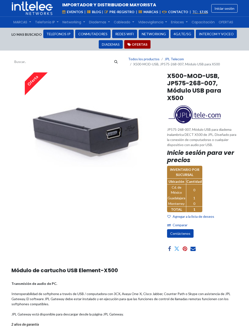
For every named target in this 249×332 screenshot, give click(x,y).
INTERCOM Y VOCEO (216, 34)
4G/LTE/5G (182, 34)
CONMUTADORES (92, 34)
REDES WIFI (124, 34)
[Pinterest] (185, 249)
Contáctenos (180, 233)
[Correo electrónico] (193, 249)
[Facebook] (169, 249)
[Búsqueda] (116, 61)
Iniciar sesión (224, 8)
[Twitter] (176, 249)
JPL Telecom (174, 59)
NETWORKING (154, 34)
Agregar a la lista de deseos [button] (193, 216)
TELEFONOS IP (58, 34)
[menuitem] (22, 22)
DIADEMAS (111, 44)
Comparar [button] (180, 225)
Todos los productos (144, 59)
